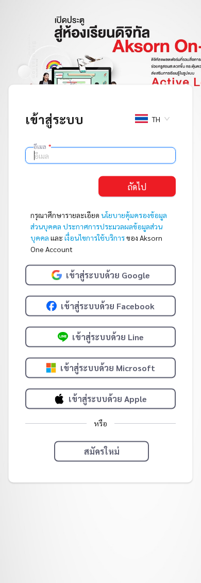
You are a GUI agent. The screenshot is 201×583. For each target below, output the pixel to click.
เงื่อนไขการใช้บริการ (94, 237)
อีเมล (42, 146)
